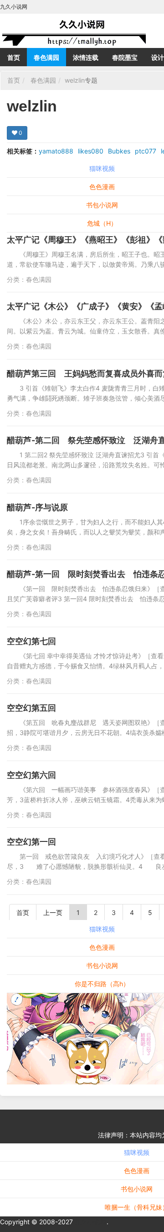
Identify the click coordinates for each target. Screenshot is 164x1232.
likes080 (90, 151)
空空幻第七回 (31, 641)
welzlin (75, 80)
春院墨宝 (125, 57)
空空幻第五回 (31, 708)
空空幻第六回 (31, 775)
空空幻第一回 (31, 841)
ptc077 (145, 151)
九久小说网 (91, 1222)
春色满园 (46, 57)
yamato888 (56, 151)
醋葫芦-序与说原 (37, 507)
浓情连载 (85, 57)
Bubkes (119, 151)
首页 (13, 57)
